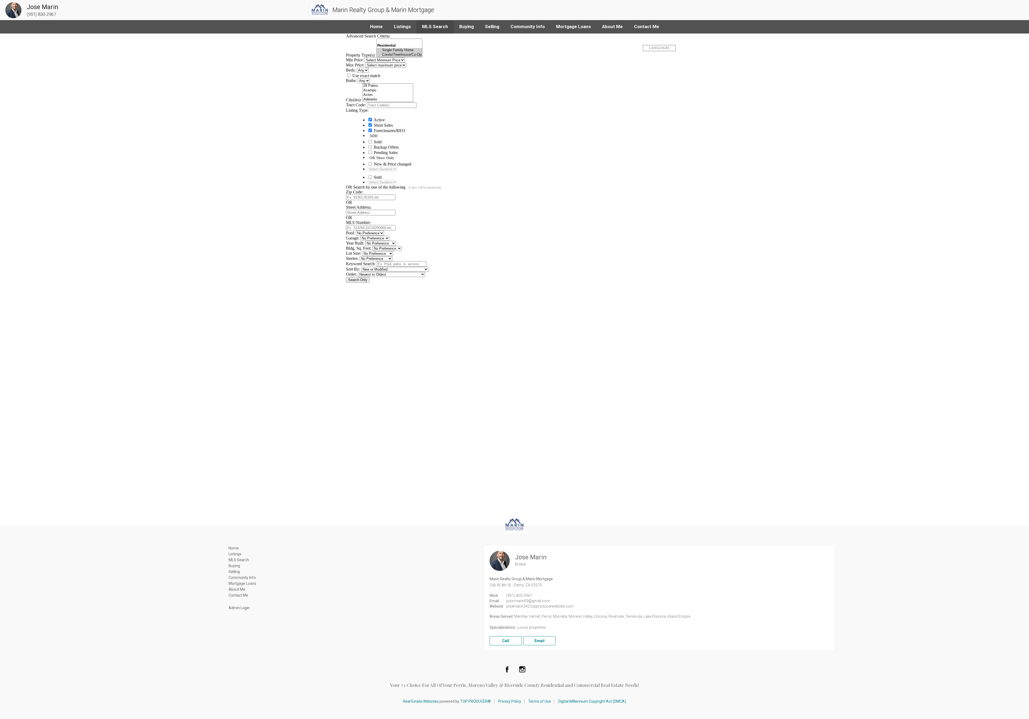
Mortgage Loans (573, 26)
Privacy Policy (509, 701)
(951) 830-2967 (519, 595)
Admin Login (239, 608)
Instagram (522, 669)
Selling (492, 26)
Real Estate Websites (421, 701)
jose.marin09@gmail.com (528, 601)
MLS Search (435, 26)
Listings (402, 26)
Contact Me (646, 26)
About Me (612, 26)
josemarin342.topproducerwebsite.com (539, 606)
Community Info (527, 26)
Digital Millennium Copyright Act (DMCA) (592, 701)
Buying (466, 26)
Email (540, 641)
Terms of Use (539, 701)
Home (376, 26)
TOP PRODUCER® (475, 701)
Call (505, 641)
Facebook (507, 669)
